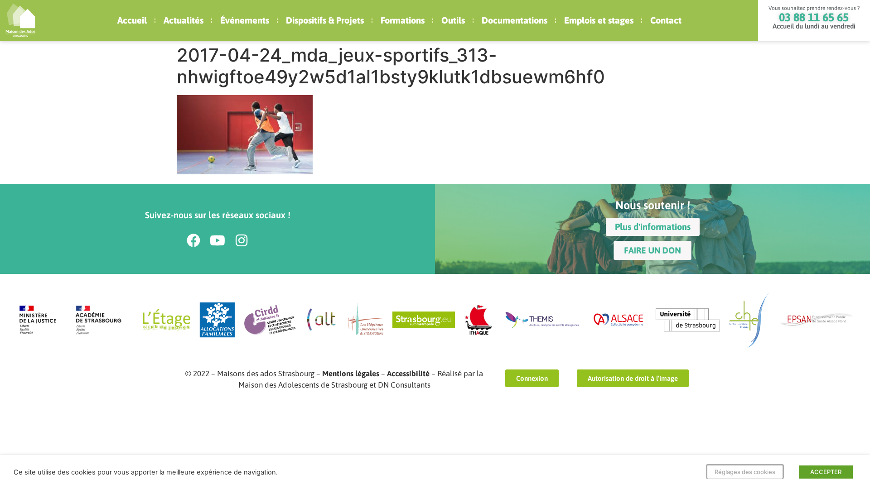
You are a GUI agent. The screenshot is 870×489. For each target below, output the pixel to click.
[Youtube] (217, 240)
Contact (666, 20)
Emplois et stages (598, 20)
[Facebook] (193, 240)
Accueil (132, 20)
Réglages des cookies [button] (745, 471)
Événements (244, 20)
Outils (453, 20)
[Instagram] (241, 240)
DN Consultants (404, 384)
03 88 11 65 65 (814, 17)
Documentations (514, 20)
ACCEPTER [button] (825, 471)
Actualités (183, 20)
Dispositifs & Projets (325, 20)
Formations (403, 20)
